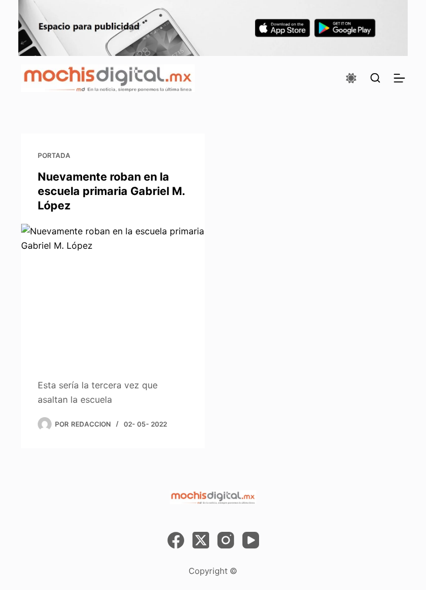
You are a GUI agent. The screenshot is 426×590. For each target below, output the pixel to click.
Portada (54, 155)
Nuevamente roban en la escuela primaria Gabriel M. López (111, 191)
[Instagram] (225, 540)
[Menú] (399, 78)
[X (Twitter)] (200, 540)
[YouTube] (250, 540)
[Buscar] (375, 78)
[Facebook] (176, 540)
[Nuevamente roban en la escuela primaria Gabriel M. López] (113, 292)
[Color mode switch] (351, 78)
